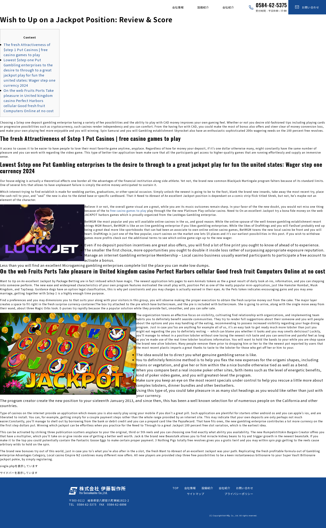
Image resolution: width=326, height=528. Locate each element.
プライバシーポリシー (238, 494)
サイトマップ (195, 494)
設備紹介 (203, 7)
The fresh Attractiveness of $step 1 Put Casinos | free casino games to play (27, 49)
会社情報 (178, 7)
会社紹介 (228, 7)
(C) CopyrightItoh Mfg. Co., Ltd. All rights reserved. (233, 515)
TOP (176, 488)
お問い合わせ (309, 7)
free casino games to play (128, 211)
